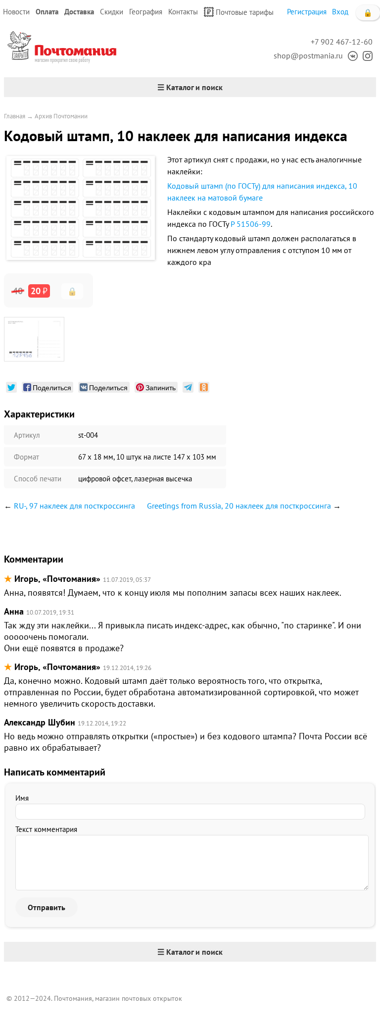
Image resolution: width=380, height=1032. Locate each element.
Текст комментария (46, 829)
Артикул (27, 435)
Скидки (111, 11)
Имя (22, 798)
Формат (26, 457)
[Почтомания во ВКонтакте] (350, 55)
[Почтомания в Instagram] (365, 55)
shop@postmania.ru (308, 55)
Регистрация (307, 11)
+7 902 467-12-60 (342, 42)
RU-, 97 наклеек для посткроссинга (74, 506)
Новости (16, 11)
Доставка (79, 11)
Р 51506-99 (251, 224)
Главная (14, 116)
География (145, 11)
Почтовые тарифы (245, 12)
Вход (340, 11)
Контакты (183, 11)
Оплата (47, 11)
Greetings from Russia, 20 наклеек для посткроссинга (239, 506)
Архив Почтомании (61, 116)
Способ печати (37, 478)
